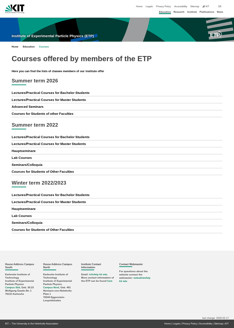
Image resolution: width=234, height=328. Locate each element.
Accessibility (180, 6)
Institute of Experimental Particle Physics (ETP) (53, 36)
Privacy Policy (163, 6)
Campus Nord (51, 287)
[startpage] (228, 11)
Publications (207, 12)
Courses (44, 46)
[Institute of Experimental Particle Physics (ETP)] (216, 34)
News (220, 12)
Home (139, 6)
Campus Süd (12, 287)
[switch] (228, 6)
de (219, 6)
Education (165, 12)
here (109, 281)
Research (179, 12)
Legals (149, 6)
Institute (192, 12)
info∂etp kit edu (98, 274)
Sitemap (194, 6)
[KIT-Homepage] (14, 8)
